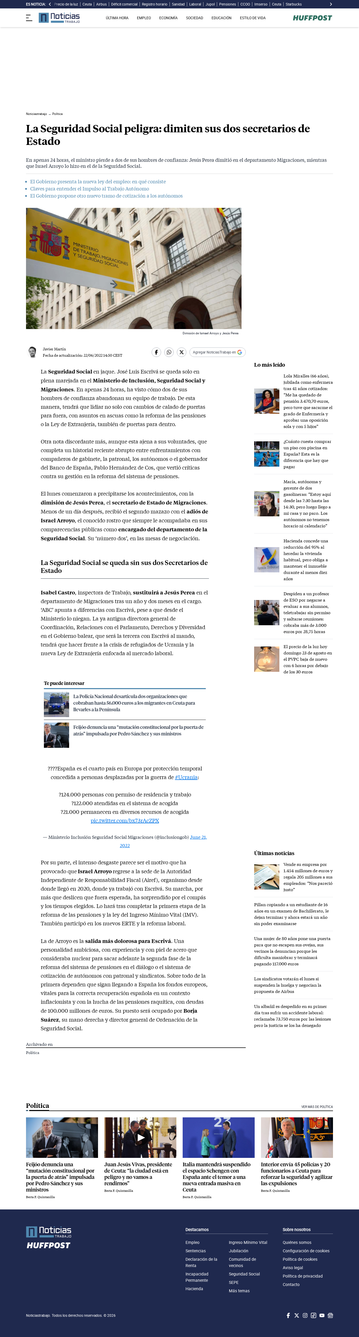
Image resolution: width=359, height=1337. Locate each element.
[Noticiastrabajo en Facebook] (288, 1315)
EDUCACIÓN (222, 18)
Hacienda (194, 1288)
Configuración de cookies (306, 1251)
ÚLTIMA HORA (117, 18)
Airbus (101, 4)
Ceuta (87, 4)
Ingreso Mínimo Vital (248, 1242)
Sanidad (178, 4)
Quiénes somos (297, 1242)
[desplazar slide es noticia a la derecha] (331, 4)
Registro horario (154, 4)
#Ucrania (186, 777)
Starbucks (294, 4)
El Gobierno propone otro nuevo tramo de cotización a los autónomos (106, 196)
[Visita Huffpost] (312, 18)
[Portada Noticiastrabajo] (48, 1232)
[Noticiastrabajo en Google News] (330, 1315)
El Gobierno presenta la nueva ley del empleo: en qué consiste (98, 181)
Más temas (239, 1291)
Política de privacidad (303, 1276)
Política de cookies (300, 1259)
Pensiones (227, 4)
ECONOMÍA (168, 18)
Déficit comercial (124, 4)
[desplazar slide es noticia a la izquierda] (50, 4)
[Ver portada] (59, 18)
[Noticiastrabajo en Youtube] (321, 1315)
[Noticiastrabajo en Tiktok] (313, 1315)
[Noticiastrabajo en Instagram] (304, 1315)
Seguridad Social (244, 1274)
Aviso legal (293, 1267)
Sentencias (196, 1251)
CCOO (245, 4)
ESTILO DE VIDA (253, 18)
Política (32, 1052)
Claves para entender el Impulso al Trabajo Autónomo (89, 188)
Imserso (261, 4)
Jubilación (238, 1251)
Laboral (195, 4)
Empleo (192, 1242)
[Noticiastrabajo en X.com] (296, 1315)
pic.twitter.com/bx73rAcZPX (125, 820)
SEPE (234, 1282)
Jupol (210, 4)
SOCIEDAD (194, 18)
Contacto (291, 1284)
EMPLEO (144, 18)
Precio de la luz (66, 4)
